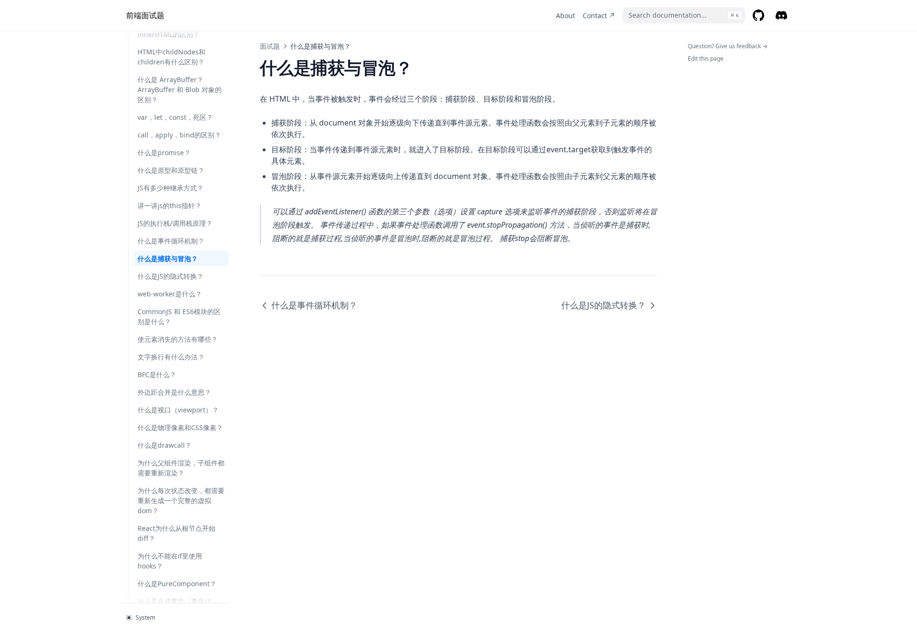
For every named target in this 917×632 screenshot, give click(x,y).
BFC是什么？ (157, 374)
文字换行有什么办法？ (171, 356)
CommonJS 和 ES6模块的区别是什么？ (179, 316)
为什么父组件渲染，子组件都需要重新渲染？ (181, 467)
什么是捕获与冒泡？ (168, 258)
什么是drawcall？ (165, 445)
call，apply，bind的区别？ (179, 134)
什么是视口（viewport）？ (178, 409)
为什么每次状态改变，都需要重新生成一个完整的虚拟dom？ (181, 500)
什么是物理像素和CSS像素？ (180, 427)
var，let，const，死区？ (175, 117)
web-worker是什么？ (170, 293)
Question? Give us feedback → (728, 46)
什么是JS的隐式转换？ (170, 276)
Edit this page (706, 58)
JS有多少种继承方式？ (170, 187)
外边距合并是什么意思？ (174, 392)
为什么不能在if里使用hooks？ (170, 560)
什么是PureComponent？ (177, 583)
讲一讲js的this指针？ (170, 205)
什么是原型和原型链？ (171, 170)
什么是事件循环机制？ (171, 240)
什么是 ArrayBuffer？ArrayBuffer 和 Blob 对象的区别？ (180, 89)
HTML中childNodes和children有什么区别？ (171, 56)
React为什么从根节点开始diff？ (176, 533)
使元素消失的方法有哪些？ (178, 339)
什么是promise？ (164, 152)
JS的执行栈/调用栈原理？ (175, 223)
